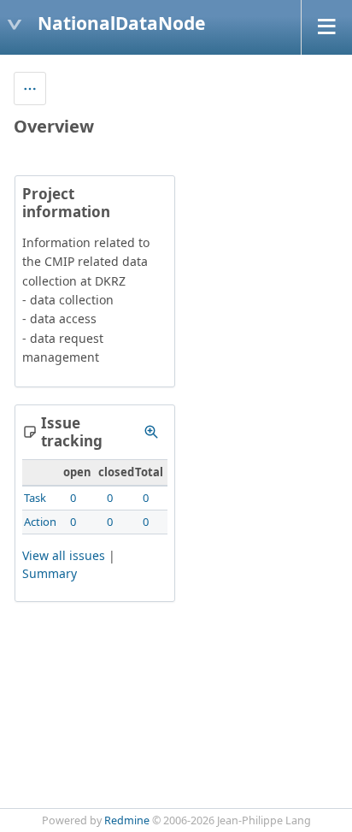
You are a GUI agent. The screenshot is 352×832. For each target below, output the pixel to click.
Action (40, 521)
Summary (49, 573)
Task (35, 497)
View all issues (63, 555)
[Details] (151, 432)
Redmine (127, 820)
